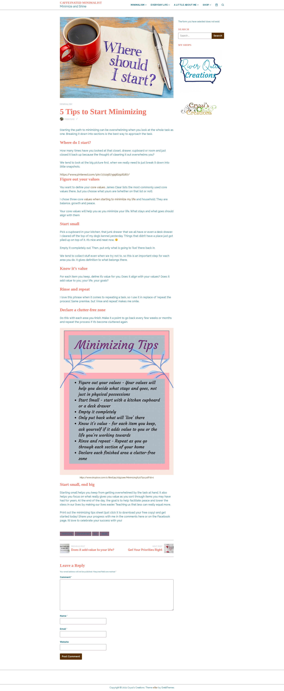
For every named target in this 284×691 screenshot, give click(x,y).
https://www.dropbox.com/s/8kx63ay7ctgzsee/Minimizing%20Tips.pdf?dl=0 (117, 477)
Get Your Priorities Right (145, 550)
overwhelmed (83, 534)
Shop (206, 5)
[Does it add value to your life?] (64, 548)
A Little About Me (185, 5)
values (104, 534)
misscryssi (69, 119)
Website (64, 642)
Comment (66, 577)
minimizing (67, 534)
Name (64, 616)
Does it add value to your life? (92, 550)
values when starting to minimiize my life (110, 199)
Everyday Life (159, 5)
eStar (155, 687)
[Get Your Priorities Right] (169, 548)
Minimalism (138, 5)
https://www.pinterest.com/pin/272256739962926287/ (95, 174)
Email (63, 629)
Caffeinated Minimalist (81, 2)
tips (95, 534)
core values (98, 187)
